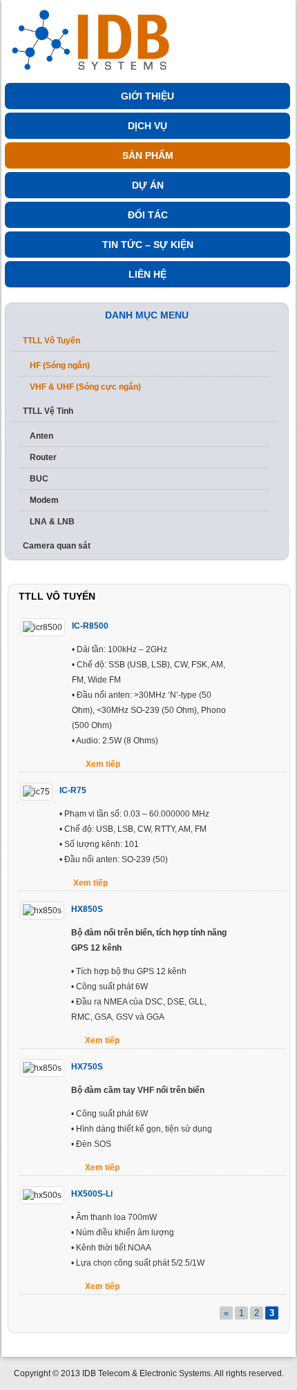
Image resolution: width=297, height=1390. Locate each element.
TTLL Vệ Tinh (48, 411)
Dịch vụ (147, 125)
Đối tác (148, 214)
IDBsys (94, 36)
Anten (41, 436)
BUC (39, 479)
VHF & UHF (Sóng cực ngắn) (85, 387)
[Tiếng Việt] (265, 12)
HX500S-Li (92, 1194)
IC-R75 (72, 790)
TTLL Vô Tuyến (51, 340)
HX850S (87, 909)
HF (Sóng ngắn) (60, 365)
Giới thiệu (147, 96)
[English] (285, 12)
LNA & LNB (52, 521)
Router (43, 457)
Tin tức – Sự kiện (147, 244)
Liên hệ (147, 274)
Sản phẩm (147, 155)
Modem (44, 500)
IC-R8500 (90, 626)
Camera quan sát (56, 546)
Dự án (148, 185)
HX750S (87, 1067)
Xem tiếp (103, 764)
